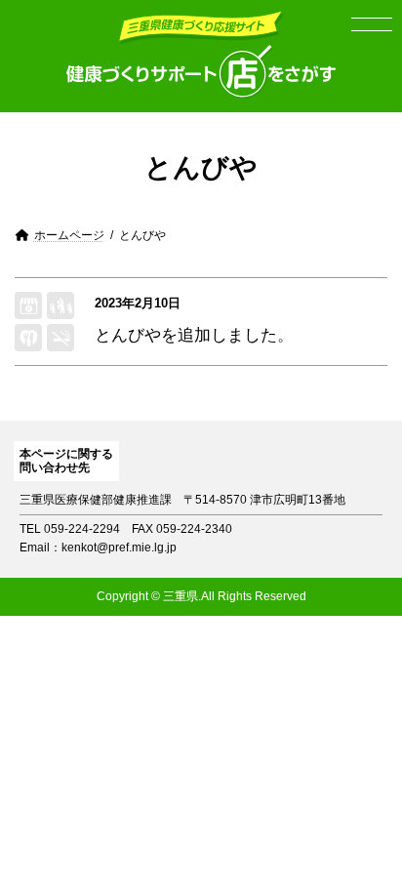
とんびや (128, 335)
